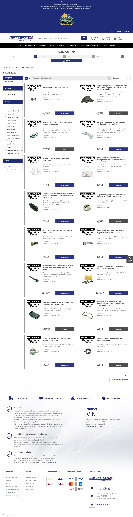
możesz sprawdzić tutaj (48, 462)
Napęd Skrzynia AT (13, 117)
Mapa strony (30, 483)
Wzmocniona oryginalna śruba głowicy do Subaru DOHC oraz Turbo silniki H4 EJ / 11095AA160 (58, 267)
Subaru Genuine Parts (14, 170)
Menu (112, 45)
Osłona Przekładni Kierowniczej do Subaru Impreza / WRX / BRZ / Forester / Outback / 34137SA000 (58, 196)
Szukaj (68, 60)
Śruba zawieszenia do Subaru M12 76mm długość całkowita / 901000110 (112, 231)
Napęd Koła (10, 114)
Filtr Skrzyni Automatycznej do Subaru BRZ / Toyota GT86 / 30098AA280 (58, 303)
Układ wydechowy (12, 144)
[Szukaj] (84, 38)
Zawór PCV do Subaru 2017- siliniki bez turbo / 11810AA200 (57, 124)
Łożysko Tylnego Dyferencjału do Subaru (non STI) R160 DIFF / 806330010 (111, 196)
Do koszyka (65, 113)
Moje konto (29, 490)
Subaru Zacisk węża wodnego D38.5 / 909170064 (56, 160)
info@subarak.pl (103, 489)
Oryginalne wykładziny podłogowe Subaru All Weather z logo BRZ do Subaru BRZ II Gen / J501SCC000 (112, 88)
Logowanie (29, 486)
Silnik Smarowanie (13, 136)
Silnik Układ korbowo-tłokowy (14, 140)
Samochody (15, 68)
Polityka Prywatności (12, 490)
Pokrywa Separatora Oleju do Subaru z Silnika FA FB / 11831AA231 (111, 124)
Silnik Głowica (11, 123)
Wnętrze (9, 147)
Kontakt (126, 31)
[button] (106, 38)
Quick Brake (11, 167)
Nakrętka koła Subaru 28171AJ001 (56, 88)
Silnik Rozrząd (11, 132)
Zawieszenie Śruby (13, 153)
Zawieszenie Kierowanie (14, 150)
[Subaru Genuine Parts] (33, 87)
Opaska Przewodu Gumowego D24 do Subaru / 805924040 (110, 339)
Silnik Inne (10, 126)
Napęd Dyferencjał (13, 111)
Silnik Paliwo (11, 129)
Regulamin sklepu (11, 486)
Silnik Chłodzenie (12, 120)
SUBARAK (7, 68)
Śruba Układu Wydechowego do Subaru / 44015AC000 (58, 231)
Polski (118, 31)
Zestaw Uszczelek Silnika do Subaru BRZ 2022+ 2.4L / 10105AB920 (111, 267)
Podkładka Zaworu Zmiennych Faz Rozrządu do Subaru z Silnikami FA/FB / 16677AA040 (111, 160)
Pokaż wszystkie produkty (119, 380)
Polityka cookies (11, 493)
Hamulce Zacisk (12, 108)
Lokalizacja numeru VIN (94, 426)
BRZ (23, 68)
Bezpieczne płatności (12, 477)
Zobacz (118, 113)
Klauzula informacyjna (13, 496)
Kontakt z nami (31, 480)
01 (125, 375)
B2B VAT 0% (10, 483)
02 (127, 375)
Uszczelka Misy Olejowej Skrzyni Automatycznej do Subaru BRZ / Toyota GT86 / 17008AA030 (111, 303)
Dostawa (8, 480)
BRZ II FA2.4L (9, 82)
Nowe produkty (31, 477)
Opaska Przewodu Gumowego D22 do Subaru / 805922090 (56, 339)
